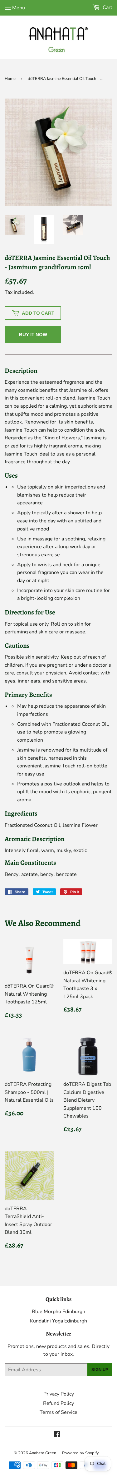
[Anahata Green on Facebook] (57, 1435)
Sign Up (99, 1369)
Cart (106, 7)
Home (10, 78)
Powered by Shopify (80, 1453)
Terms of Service (58, 1412)
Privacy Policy (58, 1394)
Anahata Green (42, 1453)
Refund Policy (58, 1403)
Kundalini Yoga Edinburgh (58, 1320)
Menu (18, 7)
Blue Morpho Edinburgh (58, 1311)
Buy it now (33, 334)
